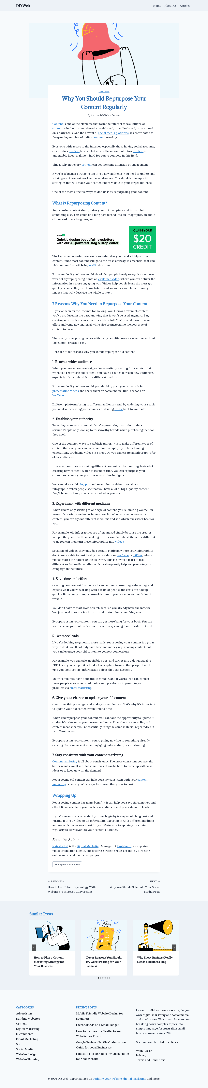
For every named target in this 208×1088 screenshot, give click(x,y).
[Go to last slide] (34, 947)
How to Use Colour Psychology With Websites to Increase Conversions (72, 886)
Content (104, 91)
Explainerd (124, 846)
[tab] (98, 978)
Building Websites (28, 1018)
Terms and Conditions (150, 1060)
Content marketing (64, 761)
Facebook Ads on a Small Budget (97, 1025)
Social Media (24, 1049)
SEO (19, 1044)
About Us (170, 5)
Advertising (24, 1013)
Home (157, 5)
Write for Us (144, 1051)
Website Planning (27, 1059)
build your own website (163, 1010)
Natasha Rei (60, 846)
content (57, 128)
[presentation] (52, 935)
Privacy (141, 1055)
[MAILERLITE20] (104, 251)
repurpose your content (67, 864)
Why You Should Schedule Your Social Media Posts (135, 886)
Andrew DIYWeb (100, 115)
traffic (93, 265)
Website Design (26, 1054)
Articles (185, 5)
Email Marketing (27, 1039)
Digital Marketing (88, 846)
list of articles (169, 1042)
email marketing (80, 687)
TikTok (137, 555)
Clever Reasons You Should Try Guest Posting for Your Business (104, 962)
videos (119, 541)
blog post (85, 484)
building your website (107, 1078)
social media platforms (113, 133)
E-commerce (24, 1034)
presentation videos (65, 391)
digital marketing (154, 1015)
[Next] (174, 947)
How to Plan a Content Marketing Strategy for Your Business (49, 962)
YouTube (58, 395)
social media (180, 1015)
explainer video (108, 279)
